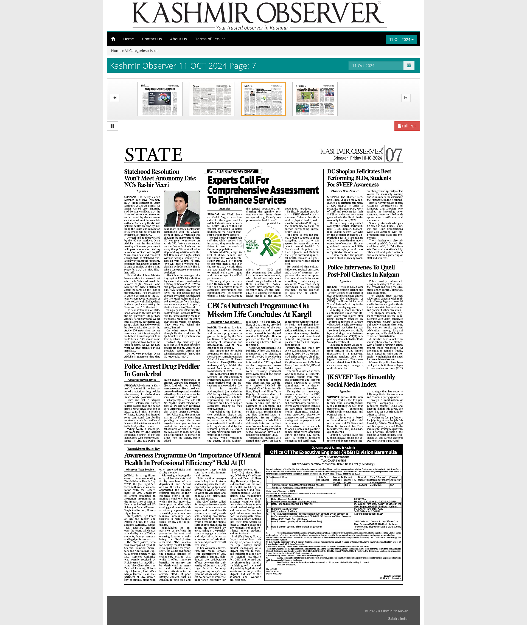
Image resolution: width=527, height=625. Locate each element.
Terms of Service (210, 38)
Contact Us (152, 38)
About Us (178, 38)
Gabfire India (398, 618)
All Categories (136, 50)
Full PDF (409, 126)
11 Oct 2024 (400, 39)
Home (128, 38)
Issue (154, 50)
